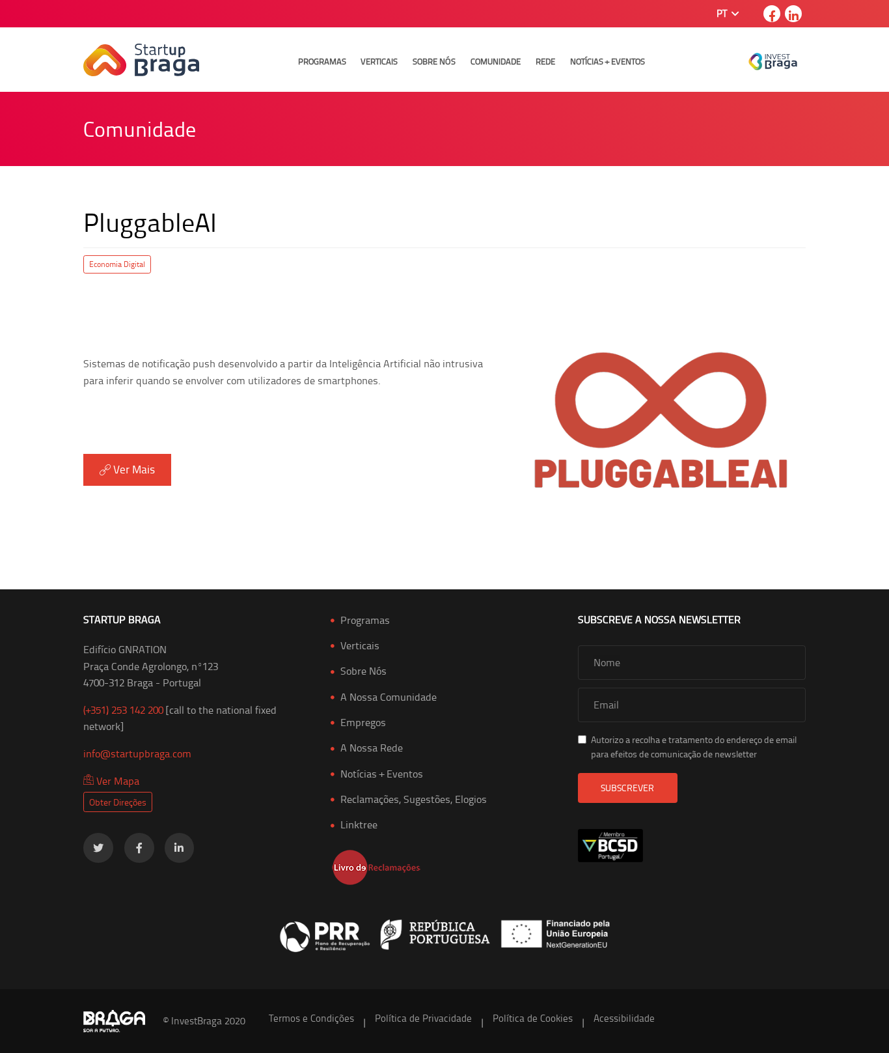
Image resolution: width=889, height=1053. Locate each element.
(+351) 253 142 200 (123, 710)
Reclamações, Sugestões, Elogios (413, 799)
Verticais (379, 61)
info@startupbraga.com (137, 753)
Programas (322, 61)
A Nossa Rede (371, 747)
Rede (545, 61)
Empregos (363, 722)
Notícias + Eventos (607, 61)
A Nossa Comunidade (388, 697)
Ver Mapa (116, 781)
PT (723, 13)
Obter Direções (117, 802)
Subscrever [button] (627, 787)
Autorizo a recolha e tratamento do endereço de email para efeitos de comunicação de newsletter (694, 746)
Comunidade (496, 61)
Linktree (358, 824)
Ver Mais (133, 469)
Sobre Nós (434, 61)
